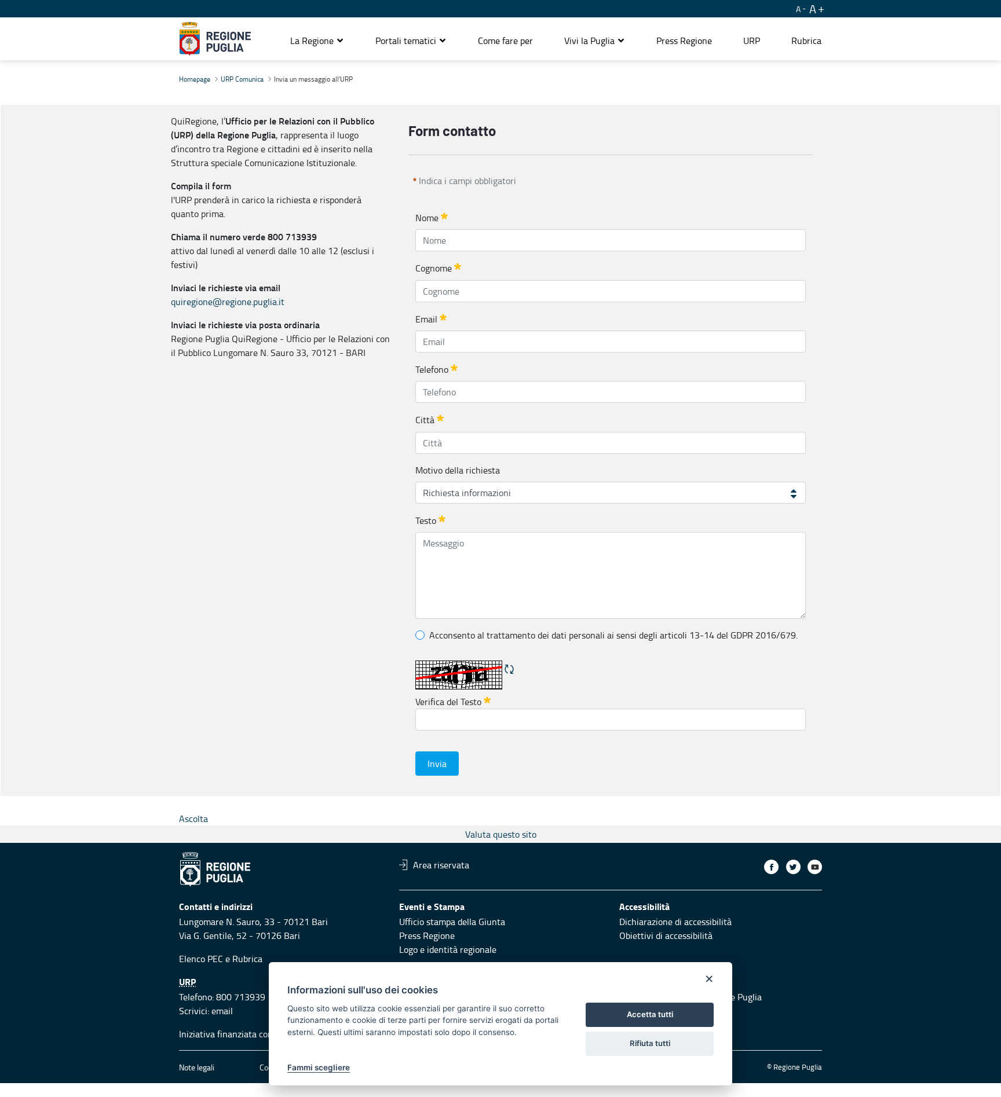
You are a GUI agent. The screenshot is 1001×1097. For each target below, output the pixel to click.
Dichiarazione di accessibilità (675, 921)
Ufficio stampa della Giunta (452, 921)
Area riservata (441, 865)
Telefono (431, 369)
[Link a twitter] (793, 867)
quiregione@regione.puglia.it (227, 301)
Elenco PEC (201, 958)
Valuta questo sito (500, 834)
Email (426, 319)
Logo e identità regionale (447, 949)
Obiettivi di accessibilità (666, 935)
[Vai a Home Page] (215, 39)
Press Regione (427, 935)
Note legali (196, 1067)
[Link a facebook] (771, 867)
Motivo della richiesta (457, 470)
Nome (427, 217)
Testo (425, 520)
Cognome (433, 268)
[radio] (420, 635)
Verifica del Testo (453, 701)
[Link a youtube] (815, 867)
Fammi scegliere (318, 1067)
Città (424, 420)
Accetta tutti (650, 1014)
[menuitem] (505, 40)
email (222, 1010)
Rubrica (247, 958)
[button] (317, 40)
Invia (437, 763)
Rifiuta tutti (650, 1043)
